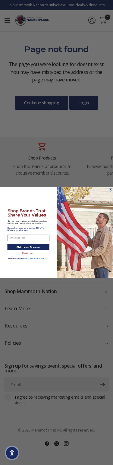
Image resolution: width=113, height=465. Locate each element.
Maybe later (28, 253)
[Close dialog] (110, 189)
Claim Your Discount (28, 247)
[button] (12, 453)
